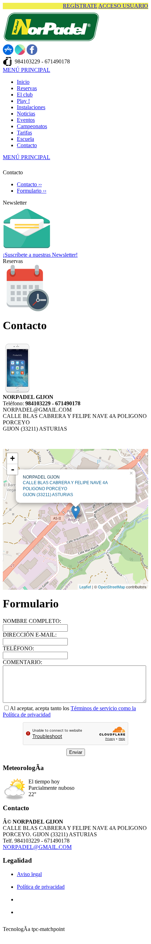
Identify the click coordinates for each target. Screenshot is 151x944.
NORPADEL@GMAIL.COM (37, 847)
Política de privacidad (41, 887)
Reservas (27, 88)
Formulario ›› (31, 191)
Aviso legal (29, 874)
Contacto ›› (29, 184)
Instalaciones (31, 107)
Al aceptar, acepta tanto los (40, 708)
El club (25, 95)
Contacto (27, 145)
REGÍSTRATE (80, 6)
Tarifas (24, 133)
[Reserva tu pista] (27, 310)
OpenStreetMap (111, 586)
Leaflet (85, 586)
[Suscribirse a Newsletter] (27, 250)
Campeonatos (32, 126)
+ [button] (12, 458)
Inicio (23, 82)
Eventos (26, 120)
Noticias (26, 114)
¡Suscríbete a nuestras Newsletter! (40, 255)
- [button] (12, 469)
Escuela (25, 139)
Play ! (23, 101)
